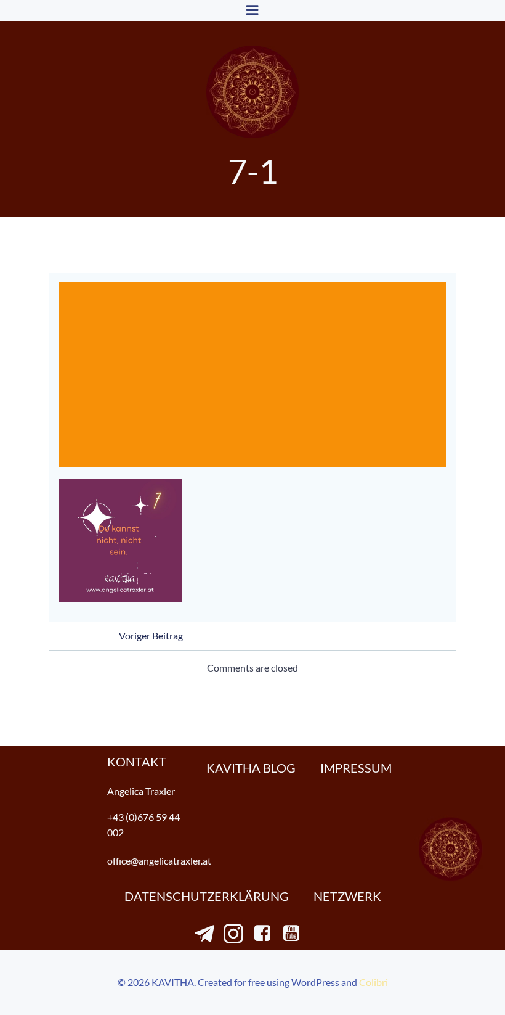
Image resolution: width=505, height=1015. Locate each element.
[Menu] (252, 10)
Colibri (373, 982)
